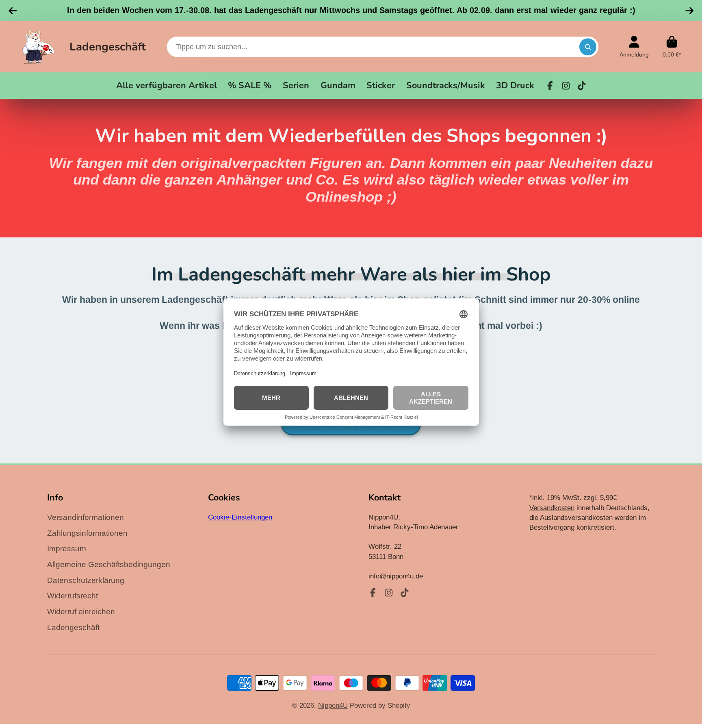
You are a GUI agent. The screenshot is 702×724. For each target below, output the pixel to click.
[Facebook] (550, 85)
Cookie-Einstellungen (240, 517)
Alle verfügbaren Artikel (166, 85)
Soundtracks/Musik (445, 85)
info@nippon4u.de (395, 576)
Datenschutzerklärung (85, 580)
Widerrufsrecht (72, 595)
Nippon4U (333, 705)
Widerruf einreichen (81, 611)
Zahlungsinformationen (87, 533)
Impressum (66, 548)
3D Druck (515, 85)
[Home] (38, 46)
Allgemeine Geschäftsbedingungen (108, 564)
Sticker (380, 85)
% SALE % (249, 85)
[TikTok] (581, 85)
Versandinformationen (85, 517)
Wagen (672, 47)
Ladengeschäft (107, 46)
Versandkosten (551, 508)
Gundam (338, 85)
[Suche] (587, 46)
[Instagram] (565, 85)
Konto (634, 47)
